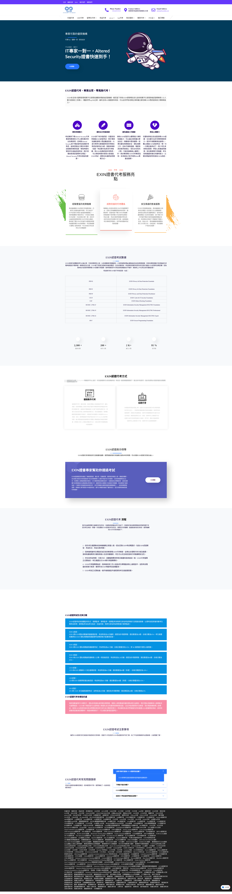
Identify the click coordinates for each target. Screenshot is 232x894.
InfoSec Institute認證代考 (130, 829)
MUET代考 (111, 852)
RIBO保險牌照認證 (150, 823)
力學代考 (120, 886)
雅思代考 (140, 18)
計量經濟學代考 (132, 882)
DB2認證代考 (121, 821)
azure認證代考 (88, 819)
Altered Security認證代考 (95, 827)
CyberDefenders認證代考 (123, 827)
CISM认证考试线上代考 (84, 846)
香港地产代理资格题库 (142, 844)
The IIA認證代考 (69, 835)
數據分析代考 (89, 876)
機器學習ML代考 (100, 876)
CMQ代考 (119, 852)
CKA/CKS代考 (90, 813)
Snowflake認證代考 (151, 852)
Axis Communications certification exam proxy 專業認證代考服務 (83, 862)
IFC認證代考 (68, 825)
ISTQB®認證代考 (124, 854)
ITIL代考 (81, 813)
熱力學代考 (146, 880)
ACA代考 (67, 817)
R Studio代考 (148, 876)
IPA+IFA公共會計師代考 (97, 817)
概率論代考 (101, 884)
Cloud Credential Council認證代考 (74, 829)
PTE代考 (134, 811)
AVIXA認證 (78, 856)
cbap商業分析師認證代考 (112, 825)
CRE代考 (74, 850)
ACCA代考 (105, 811)
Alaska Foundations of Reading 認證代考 (100, 860)
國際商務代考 (109, 880)
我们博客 (161, 18)
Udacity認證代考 (100, 856)
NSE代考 (119, 850)
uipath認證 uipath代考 (70, 821)
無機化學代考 (164, 886)
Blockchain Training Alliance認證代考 (102, 833)
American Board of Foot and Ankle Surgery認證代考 (130, 862)
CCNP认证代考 (161, 846)
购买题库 (129, 18)
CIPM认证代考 (79, 852)
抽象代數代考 (68, 886)
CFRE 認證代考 (68, 858)
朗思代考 (148, 811)
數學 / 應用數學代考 (80, 884)
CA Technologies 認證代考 (121, 858)
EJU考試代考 (68, 872)
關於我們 (82, 2)
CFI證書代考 (141, 817)
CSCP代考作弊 (68, 852)
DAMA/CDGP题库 (144, 842)
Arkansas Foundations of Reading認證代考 (76, 870)
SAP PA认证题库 (86, 842)
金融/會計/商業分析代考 (160, 876)
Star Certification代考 (99, 835)
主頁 (64, 2)
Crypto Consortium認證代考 (122, 833)
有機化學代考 (154, 886)
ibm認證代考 (107, 819)
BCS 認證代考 (118, 860)
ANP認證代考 (163, 854)
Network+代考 (158, 848)
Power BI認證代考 (150, 850)
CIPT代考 (149, 848)
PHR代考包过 (128, 852)
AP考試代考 (113, 870)
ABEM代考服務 (108, 862)
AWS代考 (136, 813)
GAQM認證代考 (137, 833)
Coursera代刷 (128, 850)
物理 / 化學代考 (91, 886)
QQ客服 (152, 480)
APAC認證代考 (125, 856)
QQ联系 (71, 66)
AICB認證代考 (123, 870)
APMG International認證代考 (112, 831)
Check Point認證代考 (70, 837)
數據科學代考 (68, 876)
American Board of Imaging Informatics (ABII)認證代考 (103, 864)
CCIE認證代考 (161, 821)
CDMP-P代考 (83, 850)
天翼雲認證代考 (86, 839)
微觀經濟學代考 (110, 882)
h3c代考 (66, 813)
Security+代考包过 (102, 850)
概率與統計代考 (79, 876)
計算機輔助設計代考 (89, 882)
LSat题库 (145, 846)
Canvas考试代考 (147, 870)
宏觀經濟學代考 (121, 882)
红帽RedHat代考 (116, 813)
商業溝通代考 (99, 880)
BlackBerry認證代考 (162, 858)
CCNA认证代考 (136, 846)
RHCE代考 (74, 813)
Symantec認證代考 (121, 837)
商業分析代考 (132, 878)
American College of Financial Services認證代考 (78, 866)
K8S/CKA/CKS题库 (132, 842)
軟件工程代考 (156, 874)
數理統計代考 (120, 884)
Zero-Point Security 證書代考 (115, 835)
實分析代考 (140, 884)
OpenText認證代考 (96, 837)
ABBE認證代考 (68, 856)
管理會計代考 (88, 878)
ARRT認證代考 (116, 868)
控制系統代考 (68, 882)
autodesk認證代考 (161, 817)
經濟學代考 (100, 882)
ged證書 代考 (112, 821)
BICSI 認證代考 (82, 860)
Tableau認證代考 (162, 850)
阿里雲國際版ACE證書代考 (130, 825)
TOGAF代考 (159, 813)
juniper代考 (146, 819)
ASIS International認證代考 (72, 831)
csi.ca (111, 18)
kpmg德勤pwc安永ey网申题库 (73, 844)
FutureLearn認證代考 (113, 856)
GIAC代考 (131, 819)
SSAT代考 (155, 811)
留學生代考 (91, 18)
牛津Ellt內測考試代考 (135, 837)
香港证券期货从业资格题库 (92, 844)
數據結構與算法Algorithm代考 (83, 874)
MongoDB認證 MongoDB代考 (115, 823)
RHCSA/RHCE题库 (111, 842)
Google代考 (83, 827)
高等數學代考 (92, 884)
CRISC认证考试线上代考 (100, 846)
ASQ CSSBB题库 (132, 839)
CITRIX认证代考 (115, 815)
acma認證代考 (131, 821)
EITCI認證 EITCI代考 (154, 827)
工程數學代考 (128, 880)
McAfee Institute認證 (83, 833)
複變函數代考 (150, 884)
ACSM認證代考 (163, 866)
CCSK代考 (143, 813)
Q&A (76, 2)
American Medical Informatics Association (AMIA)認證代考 (93, 868)
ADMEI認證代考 (79, 872)
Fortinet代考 (153, 815)
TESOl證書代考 (110, 817)
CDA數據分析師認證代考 (71, 839)
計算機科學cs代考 (149, 872)
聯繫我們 (89, 2)
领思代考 (125, 868)
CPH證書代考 (78, 825)
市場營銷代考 (157, 878)
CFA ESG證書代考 (120, 839)
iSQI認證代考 (135, 854)
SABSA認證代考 (97, 831)
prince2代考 (67, 815)
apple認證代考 (68, 819)
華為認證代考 (109, 839)
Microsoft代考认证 (138, 852)
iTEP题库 (152, 846)
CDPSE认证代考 (69, 848)
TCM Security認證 (161, 833)
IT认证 (151, 18)
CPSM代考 (92, 850)
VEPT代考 (152, 825)
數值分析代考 (160, 884)
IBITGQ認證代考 (162, 831)
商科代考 (140, 878)
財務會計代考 (78, 878)
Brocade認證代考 (136, 858)
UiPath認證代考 (138, 823)
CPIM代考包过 (140, 848)
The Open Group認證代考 (83, 835)
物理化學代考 (78, 888)
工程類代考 (118, 880)
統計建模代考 (130, 876)
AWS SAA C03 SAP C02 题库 (147, 839)
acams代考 (123, 819)
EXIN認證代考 (126, 831)
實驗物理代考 (88, 888)
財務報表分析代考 (110, 878)
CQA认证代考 (117, 848)
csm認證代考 (98, 819)
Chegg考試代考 (157, 870)
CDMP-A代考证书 (128, 848)
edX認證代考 (135, 856)
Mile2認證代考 (86, 831)
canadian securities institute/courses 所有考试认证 (103, 854)
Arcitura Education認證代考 (156, 868)
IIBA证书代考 (77, 815)
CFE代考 (109, 848)
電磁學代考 (128, 886)
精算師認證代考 (83, 821)
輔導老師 (70, 2)
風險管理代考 (122, 878)
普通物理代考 (102, 886)
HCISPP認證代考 (109, 827)
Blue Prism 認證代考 (149, 858)
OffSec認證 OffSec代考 (139, 827)
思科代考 (162, 811)
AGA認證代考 (145, 856)
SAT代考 (127, 811)
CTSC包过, (103, 852)
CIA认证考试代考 (81, 848)
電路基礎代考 (156, 880)
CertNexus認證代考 (138, 831)
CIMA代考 (75, 817)
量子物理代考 (144, 886)
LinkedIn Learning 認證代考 (149, 854)
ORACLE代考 (144, 815)
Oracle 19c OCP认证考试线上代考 (120, 846)
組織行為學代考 (79, 880)
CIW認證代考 (150, 817)
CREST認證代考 (116, 829)
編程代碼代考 (68, 874)
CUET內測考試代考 (149, 837)
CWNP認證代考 (141, 835)
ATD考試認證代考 (135, 870)
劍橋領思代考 (99, 825)
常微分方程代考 (131, 884)
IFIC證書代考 (144, 825)
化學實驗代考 (98, 888)
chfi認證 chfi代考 (99, 823)
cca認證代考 (78, 819)
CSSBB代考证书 (100, 848)
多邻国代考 (89, 811)
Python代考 (138, 876)
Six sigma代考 (84, 817)
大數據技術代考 (119, 876)
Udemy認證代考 (88, 856)
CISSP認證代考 (68, 823)
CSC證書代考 (162, 823)
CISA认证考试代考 (70, 846)
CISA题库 (121, 842)
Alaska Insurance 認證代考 (142, 860)
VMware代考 (134, 815)
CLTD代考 (112, 850)
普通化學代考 (112, 886)
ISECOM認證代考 (149, 833)
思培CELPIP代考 (88, 825)
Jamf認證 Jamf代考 (84, 837)
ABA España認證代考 (80, 854)
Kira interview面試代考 (71, 827)
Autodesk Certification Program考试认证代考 (98, 872)
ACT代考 (120, 811)
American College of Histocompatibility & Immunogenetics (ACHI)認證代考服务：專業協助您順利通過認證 (125, 866)
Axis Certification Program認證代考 (132, 872)
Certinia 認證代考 (107, 858)
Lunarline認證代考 (69, 833)
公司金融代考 (68, 878)
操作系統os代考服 (115, 874)
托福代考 (70, 18)
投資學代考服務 (98, 878)
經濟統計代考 (68, 884)
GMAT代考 (113, 811)
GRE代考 (80, 18)
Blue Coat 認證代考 (70, 860)
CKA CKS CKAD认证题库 (72, 842)
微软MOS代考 (127, 813)
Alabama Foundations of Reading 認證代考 (87, 858)
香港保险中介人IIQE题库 (159, 842)
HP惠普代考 (97, 815)
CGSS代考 (67, 850)
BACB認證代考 (128, 860)
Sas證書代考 (120, 817)
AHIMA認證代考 (69, 868)
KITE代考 (160, 825)
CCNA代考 (89, 823)
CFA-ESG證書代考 (97, 839)
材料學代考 (77, 882)
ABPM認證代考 (139, 864)
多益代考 (103, 18)
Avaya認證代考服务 (153, 862)
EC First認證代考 (130, 835)
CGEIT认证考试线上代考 (157, 844)
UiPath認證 (128, 823)
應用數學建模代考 (79, 886)
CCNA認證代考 (163, 852)
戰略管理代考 (89, 880)
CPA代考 (115, 819)
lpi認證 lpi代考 (155, 819)
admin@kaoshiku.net (163, 11)
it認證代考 (105, 815)
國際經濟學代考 (143, 882)
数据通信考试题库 (98, 842)
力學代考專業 (137, 880)
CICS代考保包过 (138, 850)
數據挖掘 (110, 876)
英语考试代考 (68, 854)
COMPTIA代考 (87, 815)
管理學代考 (148, 878)
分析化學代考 (68, 888)
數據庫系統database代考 (101, 874)
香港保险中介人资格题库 (109, 844)
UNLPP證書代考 (130, 817)
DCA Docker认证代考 (91, 852)
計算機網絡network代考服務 (131, 874)
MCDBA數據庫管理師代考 (98, 821)
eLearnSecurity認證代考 (103, 829)
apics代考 (138, 819)
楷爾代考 (151, 813)
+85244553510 (116, 11)
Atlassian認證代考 (69, 864)
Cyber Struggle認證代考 (146, 829)
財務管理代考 (68, 880)
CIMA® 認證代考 (156, 856)
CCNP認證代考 (79, 823)
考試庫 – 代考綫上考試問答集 (99, 870)
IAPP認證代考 (90, 829)
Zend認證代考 (151, 821)
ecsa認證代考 (141, 821)
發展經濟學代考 (155, 882)
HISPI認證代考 (150, 831)
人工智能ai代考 (145, 874)
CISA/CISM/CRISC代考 (103, 813)
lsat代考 (120, 18)
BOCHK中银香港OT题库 (126, 844)
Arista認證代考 (81, 864)
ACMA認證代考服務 (127, 864)
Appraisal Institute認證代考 (138, 868)
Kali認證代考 (152, 835)
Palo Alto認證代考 (109, 837)
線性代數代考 (110, 884)
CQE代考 (90, 848)
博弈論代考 (164, 882)
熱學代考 (136, 886)
